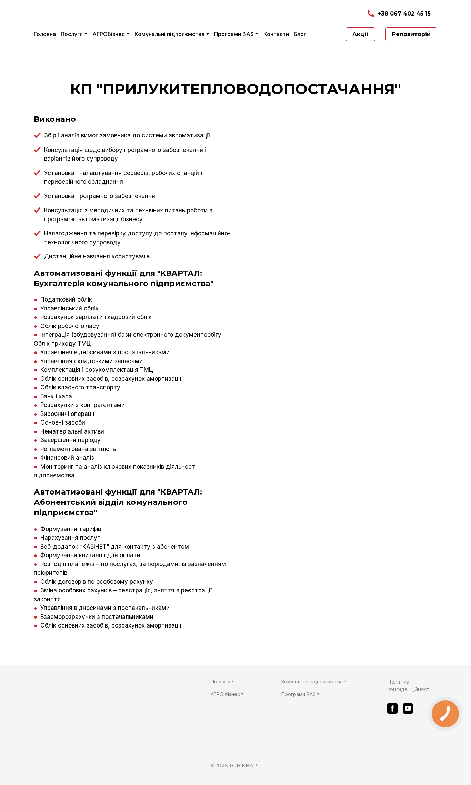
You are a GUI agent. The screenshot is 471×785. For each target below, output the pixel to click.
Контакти (276, 34)
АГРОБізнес (108, 34)
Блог (300, 34)
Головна (45, 34)
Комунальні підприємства (169, 34)
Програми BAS (234, 34)
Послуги (72, 34)
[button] (398, 14)
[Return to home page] (115, 13)
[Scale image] (339, 218)
